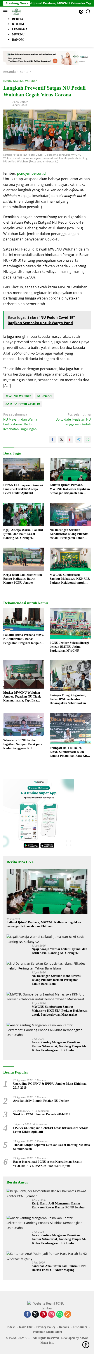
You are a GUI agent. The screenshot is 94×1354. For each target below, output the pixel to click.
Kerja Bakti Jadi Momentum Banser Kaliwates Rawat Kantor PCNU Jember (22, 578)
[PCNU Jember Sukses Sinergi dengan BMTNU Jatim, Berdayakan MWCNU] (70, 623)
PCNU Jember (20, 102)
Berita (7, 81)
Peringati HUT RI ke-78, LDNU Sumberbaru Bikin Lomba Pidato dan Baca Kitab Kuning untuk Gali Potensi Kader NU (70, 752)
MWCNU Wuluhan (25, 81)
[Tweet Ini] (61, 439)
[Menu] (6, 11)
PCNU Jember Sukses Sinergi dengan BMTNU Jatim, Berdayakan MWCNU (69, 646)
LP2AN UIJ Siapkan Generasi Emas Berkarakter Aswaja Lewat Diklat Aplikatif (23, 489)
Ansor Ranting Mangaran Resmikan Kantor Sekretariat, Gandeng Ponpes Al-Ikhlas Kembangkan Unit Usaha (59, 1046)
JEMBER (24, 1338)
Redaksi (64, 1327)
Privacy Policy (45, 1327)
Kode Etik (26, 1327)
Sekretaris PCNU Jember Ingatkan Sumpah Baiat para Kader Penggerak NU (22, 744)
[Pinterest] (43, 1314)
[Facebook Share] (52, 439)
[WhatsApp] (59, 1314)
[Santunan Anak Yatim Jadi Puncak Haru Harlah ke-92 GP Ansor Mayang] (47, 1256)
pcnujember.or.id (31, 173)
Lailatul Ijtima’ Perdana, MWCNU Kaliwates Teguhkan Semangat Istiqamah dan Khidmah (70, 489)
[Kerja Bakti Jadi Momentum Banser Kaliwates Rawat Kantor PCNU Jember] (23, 559)
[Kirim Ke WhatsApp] (87, 439)
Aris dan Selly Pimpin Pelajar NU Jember (41, 1100)
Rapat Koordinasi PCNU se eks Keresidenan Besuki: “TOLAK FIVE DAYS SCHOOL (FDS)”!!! (48, 1163)
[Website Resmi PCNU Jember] (15, 11)
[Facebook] (27, 1314)
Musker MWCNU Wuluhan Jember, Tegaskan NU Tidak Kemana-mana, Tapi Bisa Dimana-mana (22, 697)
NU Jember (44, 396)
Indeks (11, 1327)
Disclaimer (80, 1327)
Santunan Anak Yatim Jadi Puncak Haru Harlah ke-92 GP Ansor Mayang (59, 1268)
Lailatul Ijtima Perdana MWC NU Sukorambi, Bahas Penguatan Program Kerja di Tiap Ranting (23, 639)
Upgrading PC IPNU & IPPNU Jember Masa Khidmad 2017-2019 (50, 1085)
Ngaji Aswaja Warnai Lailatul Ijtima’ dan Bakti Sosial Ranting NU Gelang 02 (23, 534)
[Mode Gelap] (81, 11)
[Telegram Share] (78, 439)
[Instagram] (51, 1314)
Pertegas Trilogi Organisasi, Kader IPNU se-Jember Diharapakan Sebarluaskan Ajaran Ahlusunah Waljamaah (70, 699)
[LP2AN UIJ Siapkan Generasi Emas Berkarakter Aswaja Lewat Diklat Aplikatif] (23, 469)
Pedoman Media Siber (47, 1331)
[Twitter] (35, 1314)
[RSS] (67, 1314)
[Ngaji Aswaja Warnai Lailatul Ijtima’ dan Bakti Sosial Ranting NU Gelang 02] (23, 514)
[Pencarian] (88, 11)
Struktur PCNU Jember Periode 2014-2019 (41, 1114)
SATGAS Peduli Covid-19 (22, 404)
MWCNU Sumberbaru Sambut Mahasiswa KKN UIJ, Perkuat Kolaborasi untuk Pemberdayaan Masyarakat (70, 579)
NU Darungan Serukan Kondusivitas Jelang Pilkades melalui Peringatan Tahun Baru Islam (69, 534)
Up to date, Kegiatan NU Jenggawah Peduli (73, 419)
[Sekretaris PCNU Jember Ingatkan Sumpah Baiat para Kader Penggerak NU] (23, 724)
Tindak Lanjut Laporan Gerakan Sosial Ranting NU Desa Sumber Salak (51, 1146)
